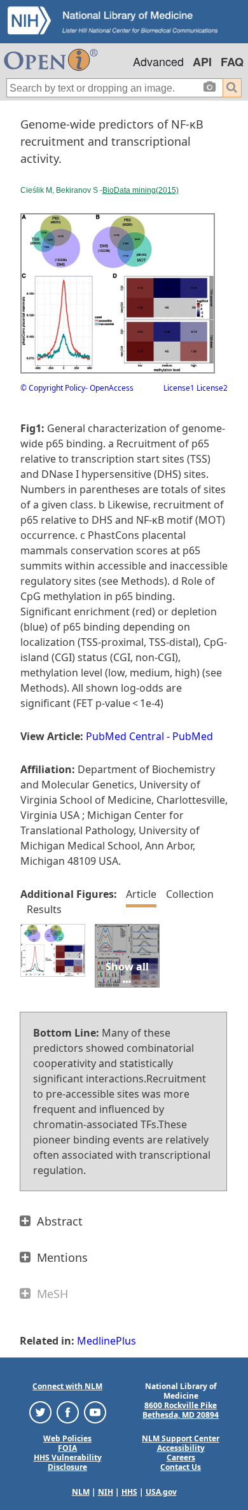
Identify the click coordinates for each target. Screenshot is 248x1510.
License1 (179, 387)
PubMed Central (125, 736)
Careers (181, 1457)
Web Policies (67, 1438)
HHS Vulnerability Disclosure (68, 1462)
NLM (81, 1491)
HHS (129, 1491)
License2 (211, 387)
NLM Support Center (180, 1438)
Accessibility (181, 1448)
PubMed (192, 736)
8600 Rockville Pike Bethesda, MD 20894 (180, 1410)
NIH (105, 1491)
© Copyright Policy (52, 387)
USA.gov (161, 1491)
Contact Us (180, 1467)
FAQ (232, 61)
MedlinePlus (106, 1341)
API (202, 61)
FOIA (67, 1448)
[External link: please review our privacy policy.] (40, 1411)
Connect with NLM (67, 1386)
